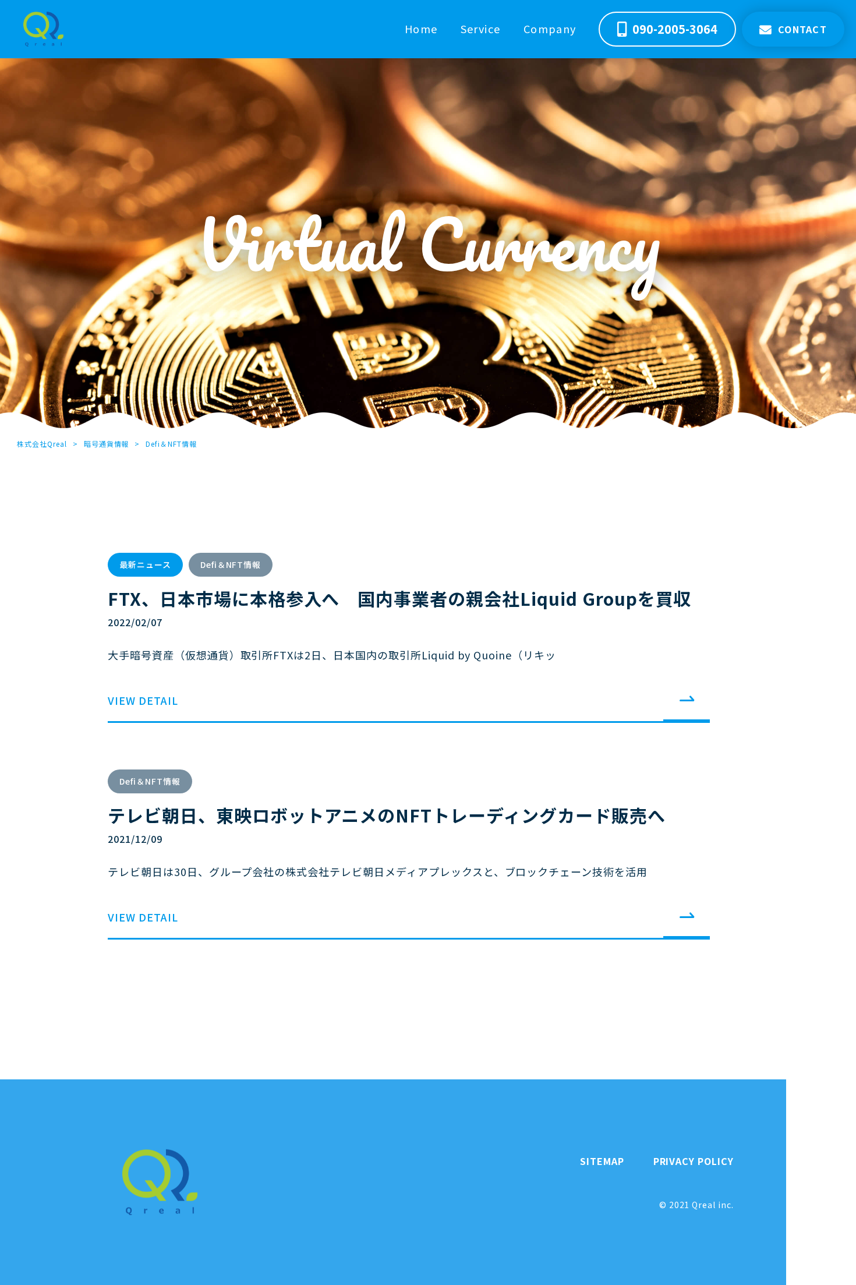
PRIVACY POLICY (693, 1161)
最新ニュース (145, 564)
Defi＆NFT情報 (230, 564)
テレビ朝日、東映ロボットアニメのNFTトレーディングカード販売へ (387, 815)
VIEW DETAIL (143, 700)
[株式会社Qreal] (43, 29)
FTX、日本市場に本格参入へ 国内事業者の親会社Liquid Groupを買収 (399, 598)
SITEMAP (602, 1161)
